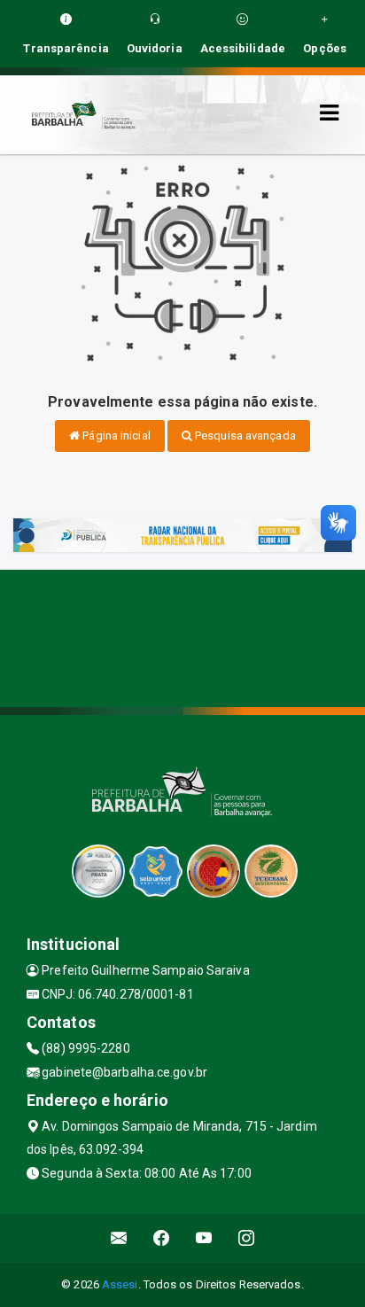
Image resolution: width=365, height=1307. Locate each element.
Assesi (120, 1284)
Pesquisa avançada (244, 435)
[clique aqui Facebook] (161, 1238)
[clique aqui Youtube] (204, 1238)
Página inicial (115, 435)
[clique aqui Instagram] (246, 1238)
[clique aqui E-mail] (119, 1238)
